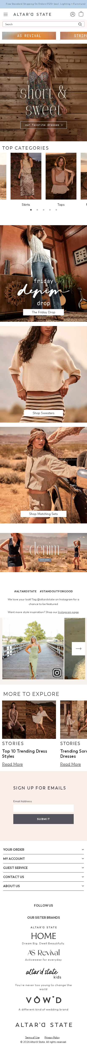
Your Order (13, 850)
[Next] (78, 648)
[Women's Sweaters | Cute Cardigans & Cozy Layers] (43, 374)
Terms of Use (32, 1037)
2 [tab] (37, 210)
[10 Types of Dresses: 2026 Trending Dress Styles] (29, 720)
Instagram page (68, 612)
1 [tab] (31, 210)
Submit (43, 819)
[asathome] (43, 932)
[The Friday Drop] (43, 273)
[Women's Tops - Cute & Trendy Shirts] (61, 176)
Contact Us (13, 877)
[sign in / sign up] (72, 14)
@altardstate (46, 599)
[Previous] (8, 648)
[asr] (43, 952)
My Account (14, 859)
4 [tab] (50, 210)
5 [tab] (56, 210)
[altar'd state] (32, 14)
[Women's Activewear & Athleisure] (29, 36)
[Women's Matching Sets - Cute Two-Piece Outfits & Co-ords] (43, 475)
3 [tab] (43, 210)
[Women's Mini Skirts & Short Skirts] (26, 176)
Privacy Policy (52, 1037)
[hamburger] (6, 14)
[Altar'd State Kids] (43, 973)
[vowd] (43, 999)
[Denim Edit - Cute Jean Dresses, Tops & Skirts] (43, 553)
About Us (11, 886)
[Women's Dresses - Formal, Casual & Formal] (43, 92)
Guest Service (15, 868)
